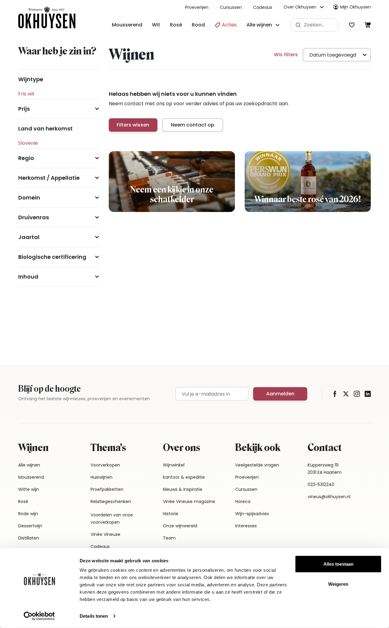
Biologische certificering (52, 257)
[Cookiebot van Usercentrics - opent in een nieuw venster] (39, 616)
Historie (170, 514)
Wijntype (30, 79)
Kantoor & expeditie (184, 477)
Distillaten (28, 538)
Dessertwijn (30, 526)
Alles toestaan (338, 564)
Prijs (24, 109)
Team (169, 538)
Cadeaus (262, 7)
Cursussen (231, 7)
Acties (229, 24)
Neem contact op (192, 124)
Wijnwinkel (173, 465)
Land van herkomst (45, 128)
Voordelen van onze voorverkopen (112, 518)
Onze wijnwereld (180, 526)
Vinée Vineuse (105, 534)
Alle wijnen (29, 465)
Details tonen (94, 616)
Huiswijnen (101, 477)
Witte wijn (28, 489)
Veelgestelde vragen (257, 465)
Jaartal (29, 237)
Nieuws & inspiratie (182, 489)
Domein (29, 197)
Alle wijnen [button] (259, 24)
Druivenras (33, 217)
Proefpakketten (107, 489)
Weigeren (338, 583)
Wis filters (286, 54)
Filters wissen (133, 124)
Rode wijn (28, 514)
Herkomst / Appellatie (49, 178)
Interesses (246, 526)
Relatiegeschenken (111, 501)
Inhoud (28, 276)
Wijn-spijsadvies (252, 514)
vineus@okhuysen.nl (329, 497)
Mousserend (127, 24)
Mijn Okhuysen (355, 7)
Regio (26, 158)
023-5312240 (321, 484)
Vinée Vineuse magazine (189, 501)
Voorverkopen (105, 465)
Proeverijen (196, 7)
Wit (156, 24)
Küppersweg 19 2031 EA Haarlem (325, 468)
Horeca (242, 501)
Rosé (176, 24)
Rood (198, 24)
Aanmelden (280, 393)
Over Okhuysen (300, 7)
